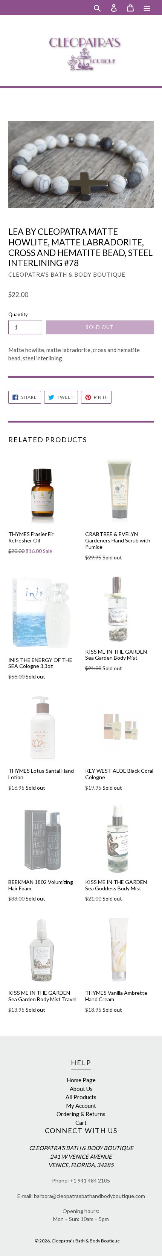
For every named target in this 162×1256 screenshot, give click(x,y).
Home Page (81, 1080)
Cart (81, 1122)
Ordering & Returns (81, 1113)
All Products (81, 1097)
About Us (81, 1088)
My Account (81, 1105)
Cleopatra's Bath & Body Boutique (86, 1241)
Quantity (18, 314)
